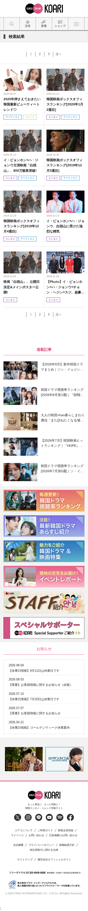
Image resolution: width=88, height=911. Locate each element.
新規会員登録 (65, 830)
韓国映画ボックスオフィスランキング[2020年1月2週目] (64, 104)
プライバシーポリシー (41, 845)
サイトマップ (25, 859)
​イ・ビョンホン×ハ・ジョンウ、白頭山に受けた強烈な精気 (65, 226)
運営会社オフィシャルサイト (54, 859)
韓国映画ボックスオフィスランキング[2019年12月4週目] (22, 226)
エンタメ (53, 117)
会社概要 (18, 845)
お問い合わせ (36, 835)
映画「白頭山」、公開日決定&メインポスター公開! (22, 287)
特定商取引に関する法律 (44, 850)
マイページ (17, 835)
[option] (24, 759)
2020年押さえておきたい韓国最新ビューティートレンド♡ (22, 104)
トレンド (29, 117)
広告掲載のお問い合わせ (63, 835)
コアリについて (24, 830)
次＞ (59, 54)
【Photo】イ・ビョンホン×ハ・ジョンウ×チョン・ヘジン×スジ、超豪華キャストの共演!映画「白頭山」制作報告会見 (65, 287)
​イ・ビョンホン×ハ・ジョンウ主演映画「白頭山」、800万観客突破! (21, 165)
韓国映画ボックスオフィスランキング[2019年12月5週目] (64, 165)
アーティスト (13, 117)
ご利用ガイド (45, 830)
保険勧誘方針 (67, 845)
